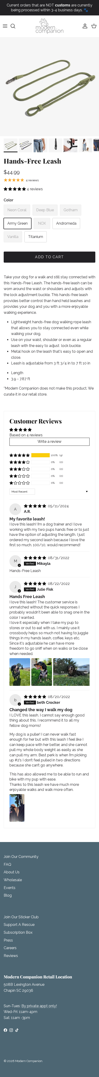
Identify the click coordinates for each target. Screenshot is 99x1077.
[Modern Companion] (49, 26)
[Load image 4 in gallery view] (49, 86)
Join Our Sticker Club (21, 917)
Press (8, 940)
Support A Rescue (19, 924)
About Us (12, 872)
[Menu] (5, 26)
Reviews (11, 956)
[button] (15, 189)
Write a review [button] (49, 441)
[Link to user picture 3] (71, 672)
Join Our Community (21, 856)
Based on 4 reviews (26, 435)
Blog (8, 895)
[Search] (15, 26)
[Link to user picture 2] (41, 672)
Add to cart (49, 257)
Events (9, 888)
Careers (10, 948)
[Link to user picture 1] (19, 672)
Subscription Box (18, 932)
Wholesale (13, 880)
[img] (35, 506)
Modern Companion (28, 1061)
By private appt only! (39, 1006)
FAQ (7, 864)
